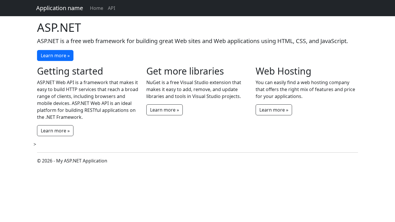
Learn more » (55, 55)
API (111, 8)
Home (96, 8)
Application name (59, 8)
